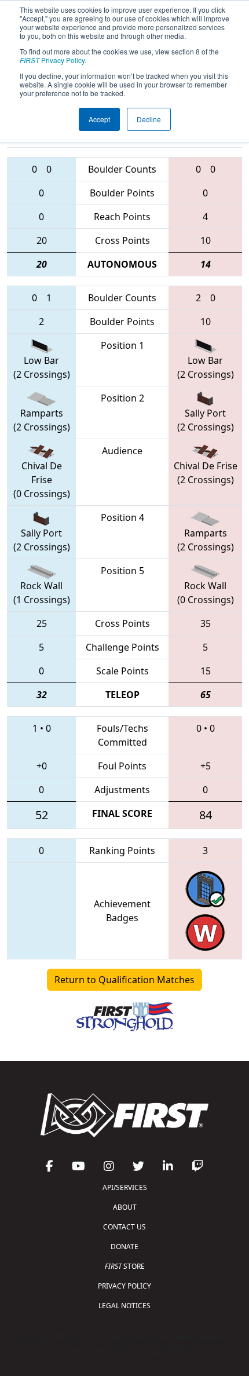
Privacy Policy (52, 60)
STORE (125, 1266)
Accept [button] (99, 119)
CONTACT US (124, 1227)
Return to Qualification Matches (124, 979)
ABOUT (125, 1207)
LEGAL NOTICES (124, 1306)
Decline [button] (149, 119)
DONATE (124, 1246)
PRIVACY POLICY (124, 1286)
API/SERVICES (124, 1187)
